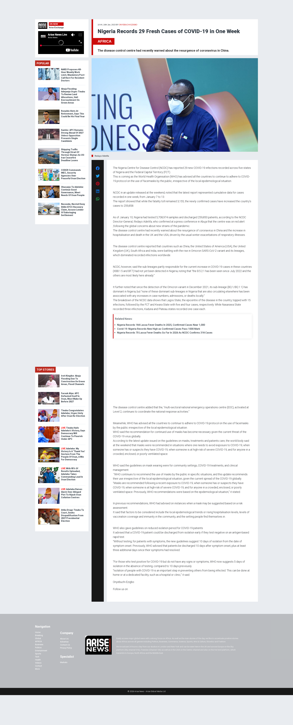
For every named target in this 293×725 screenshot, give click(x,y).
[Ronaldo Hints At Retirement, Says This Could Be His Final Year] (49, 110)
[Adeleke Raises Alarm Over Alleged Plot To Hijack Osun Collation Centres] (49, 488)
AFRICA (104, 41)
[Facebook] (113, 595)
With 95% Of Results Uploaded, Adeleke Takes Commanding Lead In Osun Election (72, 474)
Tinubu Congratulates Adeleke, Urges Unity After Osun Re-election (73, 413)
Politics (38, 647)
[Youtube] (119, 595)
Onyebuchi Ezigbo (128, 25)
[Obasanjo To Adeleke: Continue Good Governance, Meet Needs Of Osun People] (49, 186)
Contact (38, 666)
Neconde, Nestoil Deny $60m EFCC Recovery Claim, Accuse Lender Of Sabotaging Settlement (73, 209)
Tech (37, 657)
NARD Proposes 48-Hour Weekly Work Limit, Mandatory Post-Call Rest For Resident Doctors (73, 75)
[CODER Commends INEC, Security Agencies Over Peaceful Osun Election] (49, 169)
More (37, 669)
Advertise (64, 642)
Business (39, 644)
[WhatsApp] (117, 595)
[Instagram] (116, 595)
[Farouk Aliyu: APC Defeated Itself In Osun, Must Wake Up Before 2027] (49, 392)
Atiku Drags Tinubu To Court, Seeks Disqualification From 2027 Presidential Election (72, 515)
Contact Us (65, 645)
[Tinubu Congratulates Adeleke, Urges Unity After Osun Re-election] (49, 410)
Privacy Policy (66, 648)
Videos (38, 663)
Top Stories (45, 369)
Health (38, 660)
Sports (38, 653)
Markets (63, 662)
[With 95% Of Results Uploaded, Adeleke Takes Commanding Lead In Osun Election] (49, 468)
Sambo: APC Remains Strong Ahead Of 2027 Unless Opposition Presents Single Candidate (72, 135)
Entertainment (41, 650)
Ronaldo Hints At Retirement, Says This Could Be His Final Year (73, 114)
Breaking (39, 635)
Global (38, 638)
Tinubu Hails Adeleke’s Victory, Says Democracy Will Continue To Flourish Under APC (73, 433)
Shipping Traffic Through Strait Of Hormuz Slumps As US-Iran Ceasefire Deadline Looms (73, 155)
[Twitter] (114, 595)
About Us (64, 639)
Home (37, 632)
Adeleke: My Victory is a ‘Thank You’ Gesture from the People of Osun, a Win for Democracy (73, 454)
